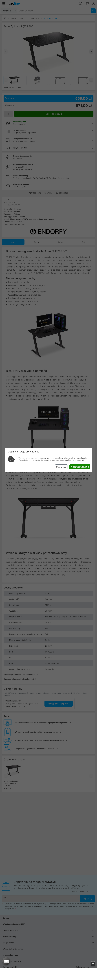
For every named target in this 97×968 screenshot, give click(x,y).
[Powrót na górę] (93, 963)
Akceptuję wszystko (80, 467)
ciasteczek (41, 458)
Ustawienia (61, 467)
